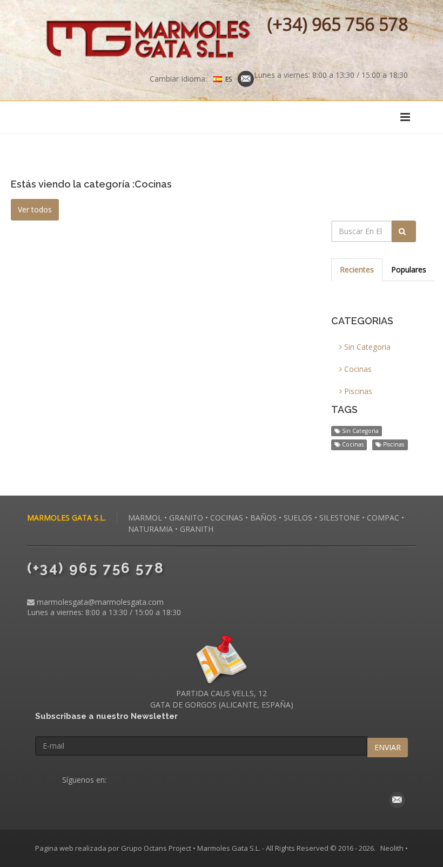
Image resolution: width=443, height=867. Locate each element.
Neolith (392, 848)
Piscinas (357, 391)
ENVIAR (387, 747)
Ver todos (35, 209)
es (228, 79)
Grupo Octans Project (156, 848)
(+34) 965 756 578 (337, 24)
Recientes (357, 269)
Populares (408, 269)
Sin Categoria (366, 347)
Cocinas (357, 369)
